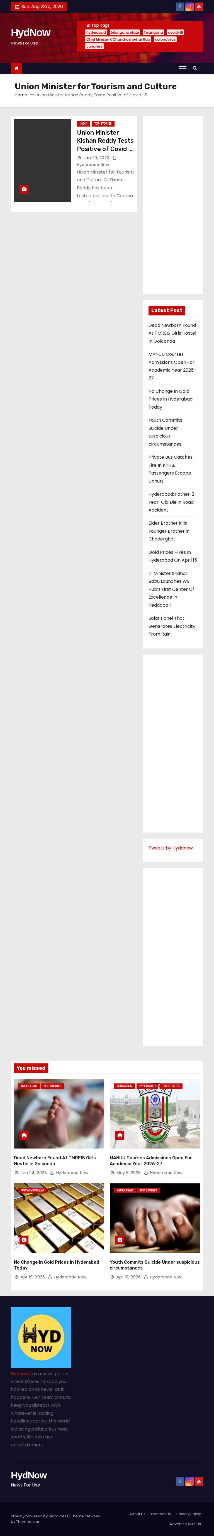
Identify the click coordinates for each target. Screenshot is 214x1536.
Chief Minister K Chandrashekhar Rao (118, 39)
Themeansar (28, 1521)
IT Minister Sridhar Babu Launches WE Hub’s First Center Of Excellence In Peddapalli (171, 589)
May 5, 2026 (128, 1173)
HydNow (30, 32)
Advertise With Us (185, 1524)
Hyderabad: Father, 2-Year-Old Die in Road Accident (173, 502)
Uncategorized (32, 1190)
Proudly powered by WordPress (40, 1516)
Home (21, 95)
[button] (196, 68)
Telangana (153, 32)
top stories (103, 124)
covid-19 (175, 32)
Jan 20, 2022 (96, 157)
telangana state (125, 32)
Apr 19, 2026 (33, 1277)
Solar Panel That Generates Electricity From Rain (172, 626)
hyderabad (96, 32)
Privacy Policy (188, 1514)
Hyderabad (29, 1086)
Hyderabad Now (71, 1173)
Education (124, 1086)
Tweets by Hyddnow (171, 848)
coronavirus (165, 39)
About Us (137, 1514)
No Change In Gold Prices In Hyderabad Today (171, 399)
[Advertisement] (173, 205)
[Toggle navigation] (182, 68)
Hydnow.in (22, 1373)
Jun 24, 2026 (34, 1173)
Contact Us (161, 1514)
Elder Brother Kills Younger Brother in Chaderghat (169, 531)
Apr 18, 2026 (128, 1277)
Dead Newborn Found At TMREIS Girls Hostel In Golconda (172, 333)
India (83, 124)
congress (94, 46)
